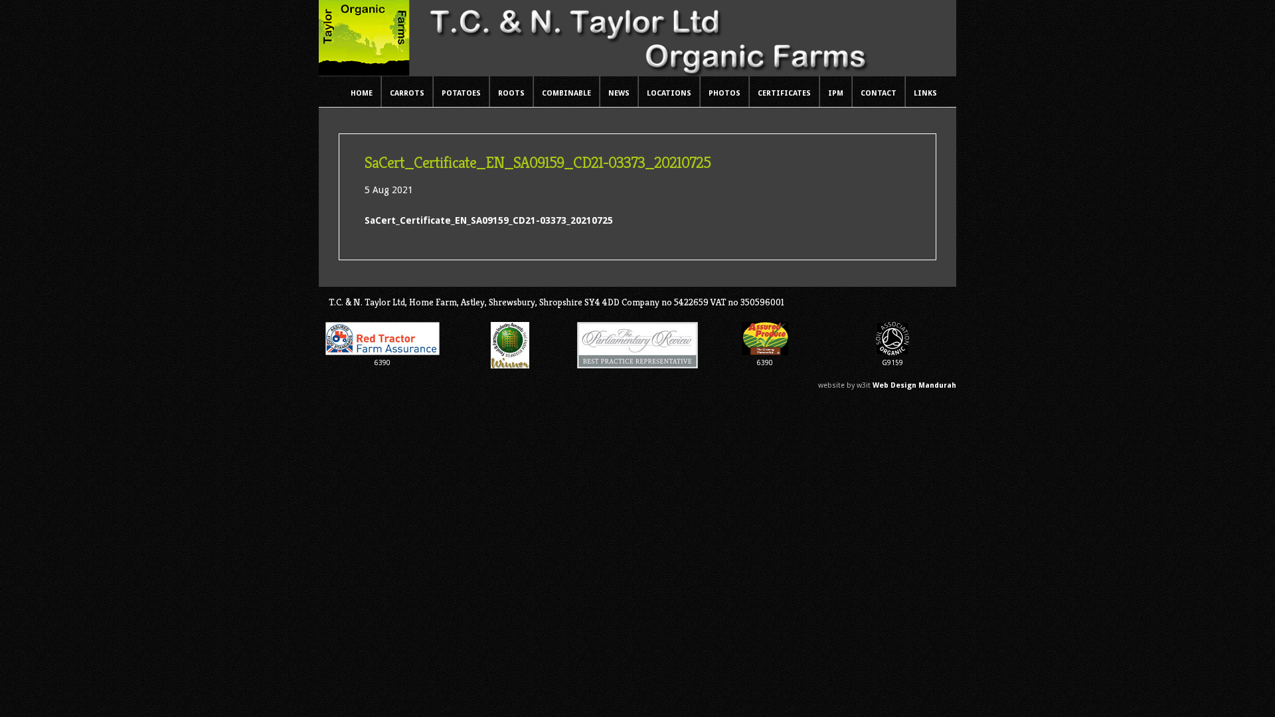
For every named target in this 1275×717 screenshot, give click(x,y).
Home (362, 93)
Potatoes (461, 93)
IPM (835, 93)
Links (925, 93)
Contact (878, 93)
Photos (724, 93)
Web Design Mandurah (914, 385)
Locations (669, 93)
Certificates (784, 93)
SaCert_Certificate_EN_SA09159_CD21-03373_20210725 (489, 220)
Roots (511, 93)
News (619, 93)
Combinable (566, 93)
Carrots (407, 93)
